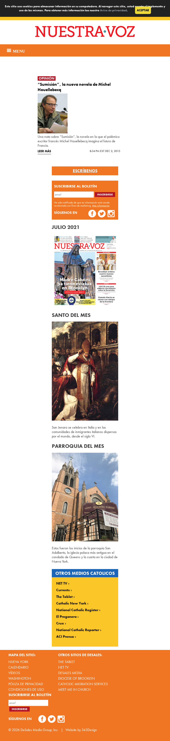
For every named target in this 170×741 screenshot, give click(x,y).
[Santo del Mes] (85, 419)
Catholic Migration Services (83, 684)
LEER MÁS (44, 151)
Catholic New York (71, 603)
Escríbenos (85, 171)
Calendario (18, 667)
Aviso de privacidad (113, 10)
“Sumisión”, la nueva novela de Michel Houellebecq (74, 87)
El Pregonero (66, 616)
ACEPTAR (143, 10)
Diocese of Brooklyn (76, 678)
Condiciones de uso (26, 689)
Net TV (63, 667)
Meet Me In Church (74, 689)
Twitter (101, 214)
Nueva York (18, 661)
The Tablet (64, 597)
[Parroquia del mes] (85, 540)
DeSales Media (70, 673)
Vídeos (14, 673)
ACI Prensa (65, 636)
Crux (60, 623)
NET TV (61, 583)
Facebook (92, 214)
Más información (101, 205)
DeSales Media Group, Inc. (39, 729)
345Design (89, 729)
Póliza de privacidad (25, 684)
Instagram (111, 214)
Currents (63, 590)
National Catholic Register (77, 610)
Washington (19, 678)
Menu (18, 51)
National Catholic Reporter (77, 630)
